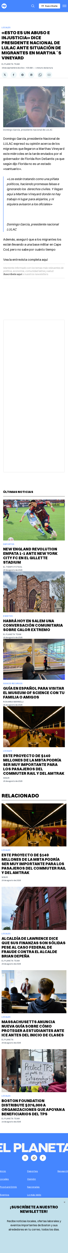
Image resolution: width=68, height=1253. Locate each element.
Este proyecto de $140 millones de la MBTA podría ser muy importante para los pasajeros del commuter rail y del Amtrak (33, 764)
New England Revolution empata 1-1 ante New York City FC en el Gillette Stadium (30, 556)
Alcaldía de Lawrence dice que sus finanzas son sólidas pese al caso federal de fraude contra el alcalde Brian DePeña (33, 947)
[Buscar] (33, 6)
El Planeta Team (11, 64)
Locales (6, 27)
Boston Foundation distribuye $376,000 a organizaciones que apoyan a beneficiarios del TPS (33, 1107)
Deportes (8, 544)
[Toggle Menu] (64, 6)
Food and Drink (8, 1187)
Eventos (8, 616)
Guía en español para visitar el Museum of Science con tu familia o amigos (34, 692)
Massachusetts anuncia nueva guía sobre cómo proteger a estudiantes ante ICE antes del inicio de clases (33, 1028)
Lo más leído (34, 1194)
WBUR (6, 778)
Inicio (3, 1171)
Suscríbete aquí (12, 274)
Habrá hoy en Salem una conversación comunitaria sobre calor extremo (33, 625)
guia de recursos (13, 683)
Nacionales (33, 1187)
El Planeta (7, 1039)
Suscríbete (51, 6)
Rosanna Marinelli (13, 702)
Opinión (31, 1179)
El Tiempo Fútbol (12, 567)
